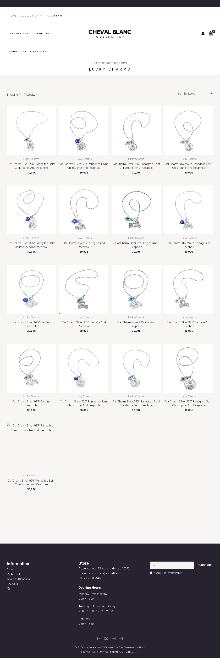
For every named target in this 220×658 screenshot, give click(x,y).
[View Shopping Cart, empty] (210, 33)
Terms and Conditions (19, 579)
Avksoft (135, 652)
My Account (13, 574)
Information (18, 33)
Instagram (54, 16)
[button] (40, 16)
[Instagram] (8, 588)
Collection (30, 16)
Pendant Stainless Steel (28, 51)
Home (13, 16)
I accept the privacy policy (167, 573)
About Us (42, 33)
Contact (11, 569)
